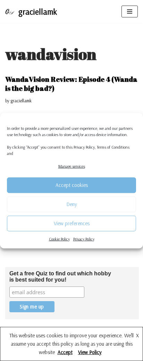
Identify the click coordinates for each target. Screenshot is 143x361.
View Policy (90, 352)
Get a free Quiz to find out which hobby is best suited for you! (60, 276)
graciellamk (21, 100)
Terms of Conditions (113, 146)
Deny (71, 204)
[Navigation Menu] (129, 11)
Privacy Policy (83, 238)
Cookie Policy (59, 238)
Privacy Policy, (85, 146)
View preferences (72, 223)
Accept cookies (72, 185)
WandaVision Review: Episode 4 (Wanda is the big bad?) (71, 83)
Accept (65, 352)
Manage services (71, 165)
